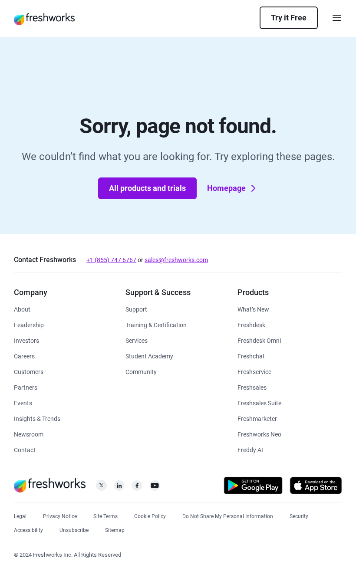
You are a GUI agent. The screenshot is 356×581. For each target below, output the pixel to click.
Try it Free (289, 17)
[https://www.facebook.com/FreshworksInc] (137, 487)
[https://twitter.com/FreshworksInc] (101, 487)
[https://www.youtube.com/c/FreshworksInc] (154, 487)
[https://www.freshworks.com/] (44, 19)
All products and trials (147, 188)
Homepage (226, 188)
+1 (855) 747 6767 (111, 259)
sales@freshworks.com (176, 259)
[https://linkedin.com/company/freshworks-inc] (119, 487)
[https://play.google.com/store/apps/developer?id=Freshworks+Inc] (253, 487)
